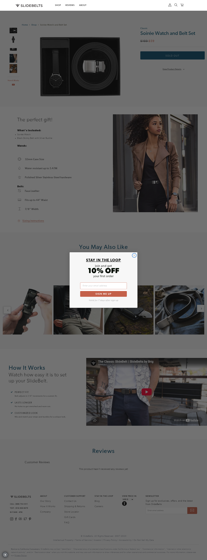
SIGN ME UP (103, 293)
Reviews (70, 5)
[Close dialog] (134, 255)
